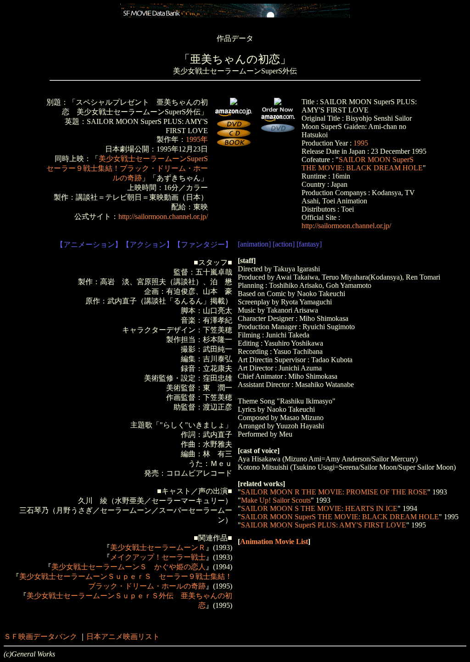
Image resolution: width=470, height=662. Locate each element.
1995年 (197, 139)
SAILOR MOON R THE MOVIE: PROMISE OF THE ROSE (334, 492)
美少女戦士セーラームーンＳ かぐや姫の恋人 (128, 567)
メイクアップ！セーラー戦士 (158, 557)
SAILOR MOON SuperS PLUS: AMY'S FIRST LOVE (323, 525)
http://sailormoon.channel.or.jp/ (163, 216)
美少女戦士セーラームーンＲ (158, 547)
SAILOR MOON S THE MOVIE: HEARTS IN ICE (319, 508)
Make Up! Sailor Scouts (276, 500)
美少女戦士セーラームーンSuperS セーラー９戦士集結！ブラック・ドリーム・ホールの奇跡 (130, 168)
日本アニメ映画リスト (123, 636)
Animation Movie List (274, 541)
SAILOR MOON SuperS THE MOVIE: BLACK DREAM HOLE (362, 164)
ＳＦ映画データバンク (40, 636)
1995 (360, 143)
